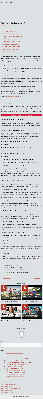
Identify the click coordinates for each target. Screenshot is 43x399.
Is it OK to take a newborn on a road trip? (10, 44)
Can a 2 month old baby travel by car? (10, 33)
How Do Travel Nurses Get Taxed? (8, 384)
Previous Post (6, 278)
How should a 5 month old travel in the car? (11, 46)
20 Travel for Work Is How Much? (8, 320)
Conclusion (4, 52)
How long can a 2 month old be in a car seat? (11, 34)
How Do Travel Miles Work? (6, 390)
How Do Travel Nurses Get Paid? (7, 386)
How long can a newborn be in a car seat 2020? (12, 36)
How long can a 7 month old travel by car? (11, 47)
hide (15, 28)
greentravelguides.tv (9, 2)
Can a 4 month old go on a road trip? (9, 31)
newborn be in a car (12, 96)
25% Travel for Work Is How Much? (30, 320)
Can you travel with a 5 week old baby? (10, 51)
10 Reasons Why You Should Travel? (9, 301)
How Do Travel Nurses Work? (7, 392)
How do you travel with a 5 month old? (10, 49)
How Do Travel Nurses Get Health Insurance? (10, 388)
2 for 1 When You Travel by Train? (29, 301)
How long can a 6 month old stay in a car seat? (12, 38)
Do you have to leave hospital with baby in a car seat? (13, 39)
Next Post (37, 278)
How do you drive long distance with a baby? (11, 41)
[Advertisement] (21, 12)
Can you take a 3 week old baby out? (10, 43)
